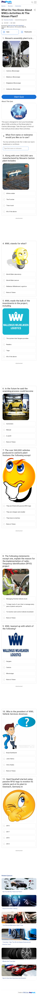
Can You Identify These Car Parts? (12, 891)
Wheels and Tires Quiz (8, 961)
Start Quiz (19, 97)
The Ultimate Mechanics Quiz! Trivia (12, 925)
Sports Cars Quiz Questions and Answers (14, 978)
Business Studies (8, 20)
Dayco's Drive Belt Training (9, 908)
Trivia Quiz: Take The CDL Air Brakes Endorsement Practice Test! (16, 943)
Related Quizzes (7, 875)
